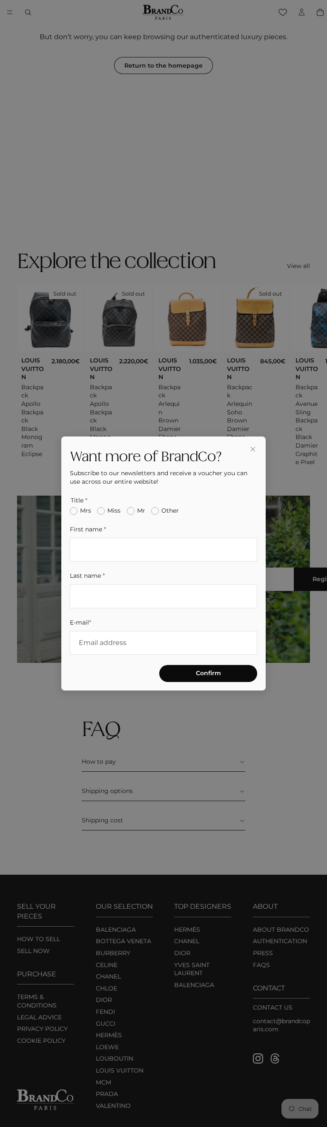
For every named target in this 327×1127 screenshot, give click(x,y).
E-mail (80, 622)
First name (88, 529)
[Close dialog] (253, 449)
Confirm (208, 673)
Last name (87, 575)
